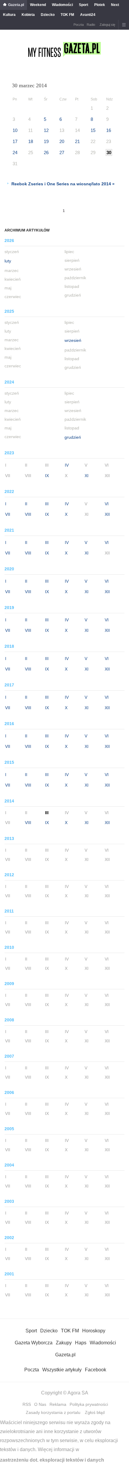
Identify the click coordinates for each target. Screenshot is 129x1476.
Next (115, 5)
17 (15, 141)
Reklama (58, 1404)
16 (108, 130)
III (47, 503)
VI (107, 503)
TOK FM (67, 15)
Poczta (79, 24)
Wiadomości (62, 5)
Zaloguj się (107, 24)
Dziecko (48, 15)
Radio (91, 24)
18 (30, 141)
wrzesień (72, 340)
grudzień (72, 437)
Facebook (95, 1369)
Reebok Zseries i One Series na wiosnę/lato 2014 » (63, 183)
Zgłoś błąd (95, 1412)
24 (15, 152)
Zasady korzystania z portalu (53, 1412)
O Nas (40, 1404)
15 (93, 130)
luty (7, 260)
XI (86, 475)
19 (46, 141)
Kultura (9, 15)
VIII (28, 514)
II (26, 503)
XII (107, 514)
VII (7, 514)
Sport (83, 5)
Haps (80, 1342)
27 (61, 152)
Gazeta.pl (16, 5)
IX (47, 475)
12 (46, 130)
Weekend (38, 5)
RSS (26, 1404)
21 (77, 141)
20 (61, 141)
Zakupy (64, 1342)
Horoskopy (93, 1330)
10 (15, 130)
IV (67, 465)
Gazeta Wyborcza (33, 1342)
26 (46, 152)
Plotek (99, 5)
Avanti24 (87, 15)
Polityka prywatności (89, 1404)
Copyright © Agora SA (64, 1392)
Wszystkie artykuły (62, 1369)
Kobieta (28, 15)
